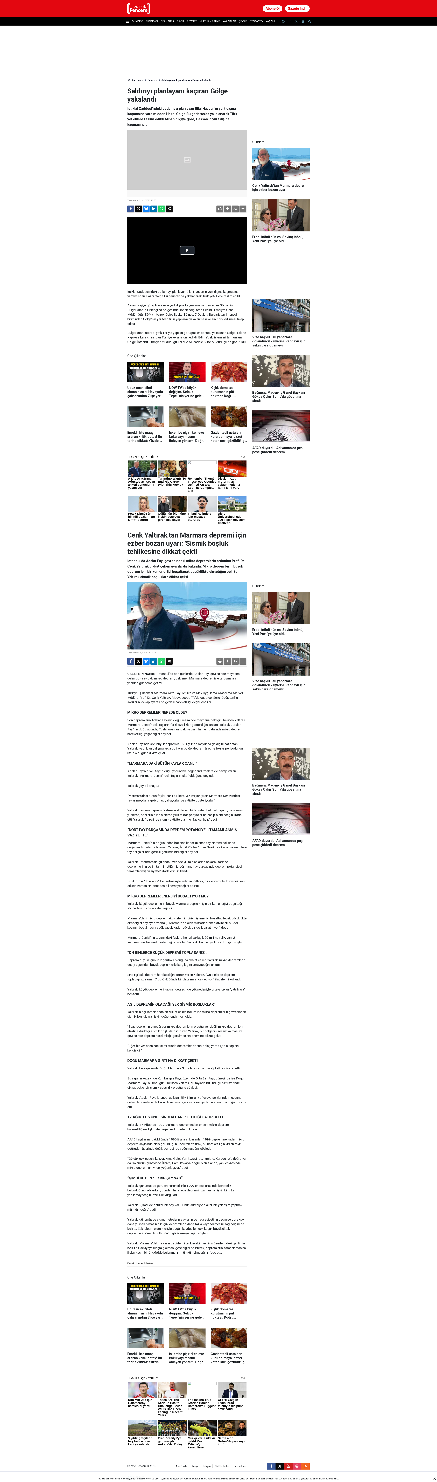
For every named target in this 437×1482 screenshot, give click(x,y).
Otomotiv (256, 21)
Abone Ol (272, 8)
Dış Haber (167, 21)
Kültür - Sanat (210, 21)
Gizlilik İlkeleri (222, 1466)
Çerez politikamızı (248, 1478)
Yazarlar (229, 21)
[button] (227, 209)
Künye (195, 1466)
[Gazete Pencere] (138, 8)
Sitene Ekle (240, 1466)
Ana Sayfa (137, 80)
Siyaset (192, 21)
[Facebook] (130, 209)
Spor (180, 21)
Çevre (243, 21)
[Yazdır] (219, 209)
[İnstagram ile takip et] (283, 21)
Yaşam (270, 21)
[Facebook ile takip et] (290, 21)
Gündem (137, 21)
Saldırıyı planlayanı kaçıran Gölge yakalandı (186, 80)
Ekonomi (152, 21)
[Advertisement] (281, 108)
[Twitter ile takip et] (296, 21)
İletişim (207, 1466)
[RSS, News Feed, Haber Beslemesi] (305, 1466)
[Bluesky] (146, 209)
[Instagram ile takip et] (297, 1466)
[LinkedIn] (153, 209)
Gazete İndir (297, 8)
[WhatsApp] (161, 209)
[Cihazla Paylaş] (169, 209)
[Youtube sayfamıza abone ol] (303, 21)
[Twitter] (138, 209)
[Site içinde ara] (309, 21)
